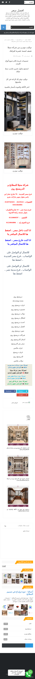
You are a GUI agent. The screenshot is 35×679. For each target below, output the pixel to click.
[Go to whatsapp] (30, 672)
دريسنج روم (28, 629)
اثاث (30, 623)
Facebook (8, 391)
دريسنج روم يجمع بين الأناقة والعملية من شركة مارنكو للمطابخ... (18, 510)
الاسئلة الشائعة (6, 32)
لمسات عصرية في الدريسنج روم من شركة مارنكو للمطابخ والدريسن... (18, 479)
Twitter (21, 391)
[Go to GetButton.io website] (30, 677)
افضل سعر (17, 10)
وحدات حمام (28, 639)
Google (21, 395)
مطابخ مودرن (27, 634)
